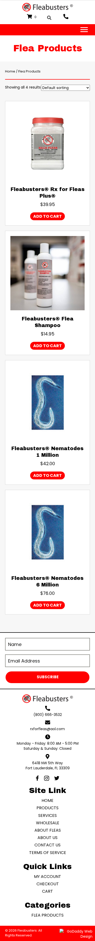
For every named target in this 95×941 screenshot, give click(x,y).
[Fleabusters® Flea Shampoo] (47, 272)
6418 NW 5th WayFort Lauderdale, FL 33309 (48, 765)
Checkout (47, 884)
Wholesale (47, 823)
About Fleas (47, 830)
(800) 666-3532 (47, 714)
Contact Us (47, 845)
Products (47, 808)
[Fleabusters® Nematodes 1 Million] (47, 402)
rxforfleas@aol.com (47, 729)
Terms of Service (47, 853)
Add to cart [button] (47, 216)
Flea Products (47, 915)
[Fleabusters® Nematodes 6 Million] (47, 532)
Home (10, 71)
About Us (47, 838)
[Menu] (84, 29)
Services (47, 815)
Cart (47, 891)
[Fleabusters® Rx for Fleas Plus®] (47, 143)
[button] (47, 677)
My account (47, 876)
